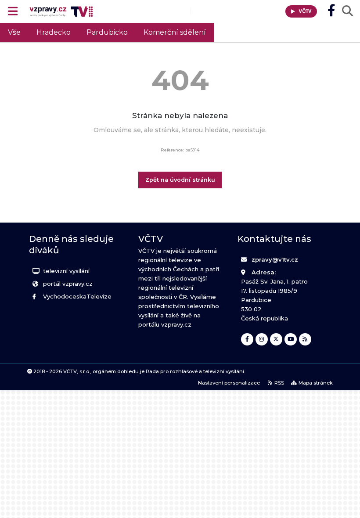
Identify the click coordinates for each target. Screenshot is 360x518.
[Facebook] (247, 339)
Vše (14, 32)
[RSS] (305, 339)
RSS (279, 383)
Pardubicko (107, 32)
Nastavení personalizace (229, 383)
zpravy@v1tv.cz (275, 259)
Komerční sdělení (175, 32)
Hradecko (53, 32)
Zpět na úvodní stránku (180, 179)
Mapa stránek (316, 383)
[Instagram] (262, 339)
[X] (276, 339)
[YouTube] (290, 339)
